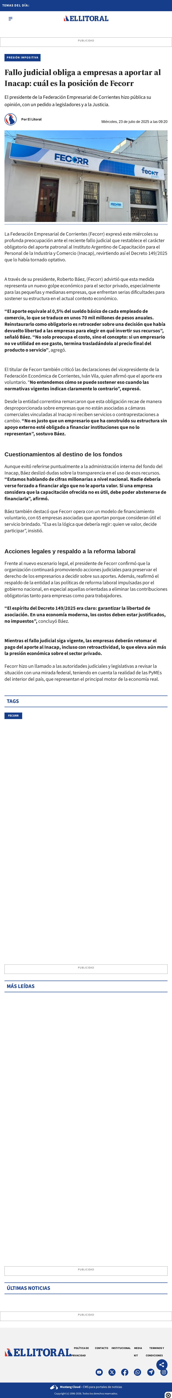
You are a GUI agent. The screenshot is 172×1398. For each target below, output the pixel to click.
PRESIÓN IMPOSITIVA (22, 58)
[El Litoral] (86, 18)
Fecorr (13, 716)
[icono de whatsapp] (137, 1372)
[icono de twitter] (112, 1372)
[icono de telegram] (151, 1372)
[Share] (162, 1365)
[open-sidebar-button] (10, 18)
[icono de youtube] (99, 1372)
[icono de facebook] (124, 1372)
